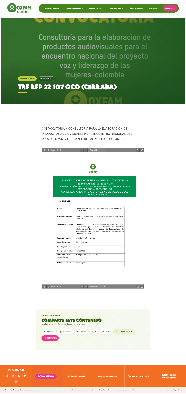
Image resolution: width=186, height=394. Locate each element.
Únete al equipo (136, 8)
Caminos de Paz (95, 8)
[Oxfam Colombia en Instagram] (13, 375)
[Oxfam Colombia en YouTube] (24, 375)
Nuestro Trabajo (74, 8)
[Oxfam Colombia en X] (19, 375)
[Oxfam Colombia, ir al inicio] (20, 8)
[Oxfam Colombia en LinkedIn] (16, 381)
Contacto (153, 8)
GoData (180, 390)
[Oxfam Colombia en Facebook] (7, 375)
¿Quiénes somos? (52, 8)
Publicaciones (115, 8)
